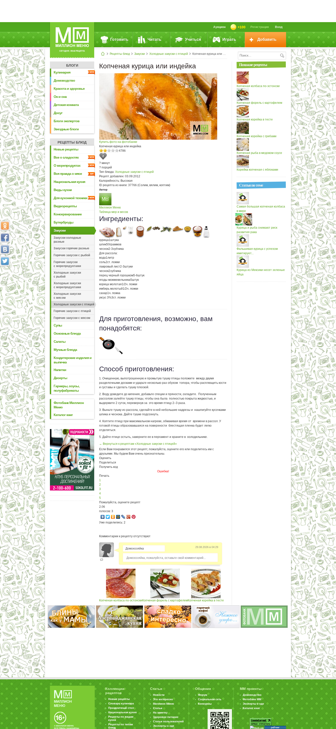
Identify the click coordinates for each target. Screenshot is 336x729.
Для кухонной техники (70, 198)
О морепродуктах (67, 165)
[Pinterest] (133, 517)
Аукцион (219, 27)
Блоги (72, 65)
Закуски (139, 54)
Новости (159, 694)
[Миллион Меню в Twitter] (5, 261)
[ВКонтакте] (102, 517)
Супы (58, 325)
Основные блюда (67, 333)
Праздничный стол (121, 707)
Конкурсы (205, 703)
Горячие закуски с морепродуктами (67, 264)
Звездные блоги (66, 129)
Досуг (58, 113)
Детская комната (66, 105)
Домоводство (64, 80)
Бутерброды (63, 222)
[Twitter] (107, 517)
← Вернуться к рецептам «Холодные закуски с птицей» (138, 444)
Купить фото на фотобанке (118, 142)
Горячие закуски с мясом (72, 318)
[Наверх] (5, 283)
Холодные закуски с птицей (168, 54)
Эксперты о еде (163, 725)
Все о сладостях (66, 157)
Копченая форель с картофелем (165, 600)
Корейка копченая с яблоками (257, 169)
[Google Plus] (128, 517)
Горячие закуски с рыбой (72, 255)
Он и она (60, 97)
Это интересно (163, 699)
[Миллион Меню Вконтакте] (5, 249)
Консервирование (68, 214)
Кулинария (62, 72)
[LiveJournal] (123, 517)
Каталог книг (63, 415)
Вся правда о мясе (68, 174)
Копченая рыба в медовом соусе (259, 153)
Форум (202, 694)
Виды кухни (63, 190)
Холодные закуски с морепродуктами (67, 285)
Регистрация (259, 27)
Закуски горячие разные (71, 248)
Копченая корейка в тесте (206, 600)
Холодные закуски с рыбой (67, 274)
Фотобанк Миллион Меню (69, 405)
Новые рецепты (66, 149)
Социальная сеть (209, 699)
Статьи (157, 708)
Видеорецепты (65, 206)
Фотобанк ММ (252, 699)
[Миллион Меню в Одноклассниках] (5, 226)
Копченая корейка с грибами (256, 136)
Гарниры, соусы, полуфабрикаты (66, 388)
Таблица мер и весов (113, 212)
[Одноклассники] (113, 517)
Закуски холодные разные (67, 239)
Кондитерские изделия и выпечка (73, 360)
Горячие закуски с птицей (72, 311)
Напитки (60, 370)
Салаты (59, 341)
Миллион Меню (110, 207)
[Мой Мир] (118, 517)
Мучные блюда (65, 350)
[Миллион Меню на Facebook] (5, 237)
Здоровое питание (165, 716)
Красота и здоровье (69, 88)
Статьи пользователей (168, 721)
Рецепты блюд (120, 54)
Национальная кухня (69, 182)
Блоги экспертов (66, 121)
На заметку (160, 712)
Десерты (60, 378)
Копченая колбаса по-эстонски (120, 600)
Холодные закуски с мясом (67, 295)
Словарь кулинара (121, 703)
